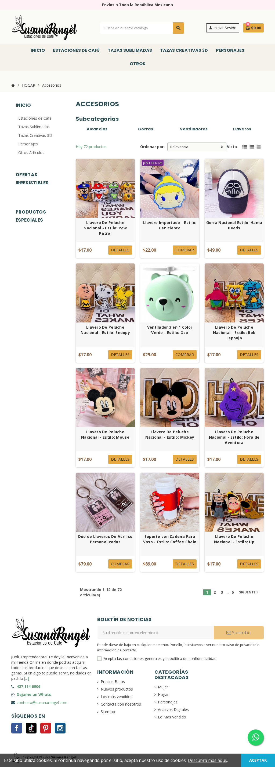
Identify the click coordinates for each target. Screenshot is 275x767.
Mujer (163, 686)
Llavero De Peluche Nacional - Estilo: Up (234, 539)
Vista (232, 146)
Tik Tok (31, 728)
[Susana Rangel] (44, 27)
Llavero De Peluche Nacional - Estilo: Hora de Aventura (234, 437)
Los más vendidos (116, 696)
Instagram (60, 728)
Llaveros (242, 129)
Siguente (249, 592)
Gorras (145, 129)
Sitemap (108, 711)
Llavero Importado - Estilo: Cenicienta (170, 225)
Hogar (163, 694)
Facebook (16, 728)
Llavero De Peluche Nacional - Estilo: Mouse (105, 434)
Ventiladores (194, 129)
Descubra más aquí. (207, 760)
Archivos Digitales (173, 709)
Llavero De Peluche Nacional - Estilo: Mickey (169, 434)
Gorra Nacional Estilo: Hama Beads (234, 225)
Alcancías (97, 129)
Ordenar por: (152, 146)
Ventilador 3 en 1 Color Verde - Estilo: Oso (169, 330)
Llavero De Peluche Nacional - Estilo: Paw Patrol (105, 228)
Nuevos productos (117, 689)
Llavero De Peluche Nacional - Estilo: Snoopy (105, 330)
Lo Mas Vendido (172, 717)
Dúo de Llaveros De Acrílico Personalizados (105, 539)
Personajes (168, 701)
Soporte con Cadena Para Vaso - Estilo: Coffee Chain (170, 539)
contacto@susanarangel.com (42, 702)
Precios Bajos (113, 681)
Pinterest (45, 728)
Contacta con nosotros (121, 704)
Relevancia (179, 146)
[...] (26, 678)
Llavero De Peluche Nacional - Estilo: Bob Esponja (234, 332)
